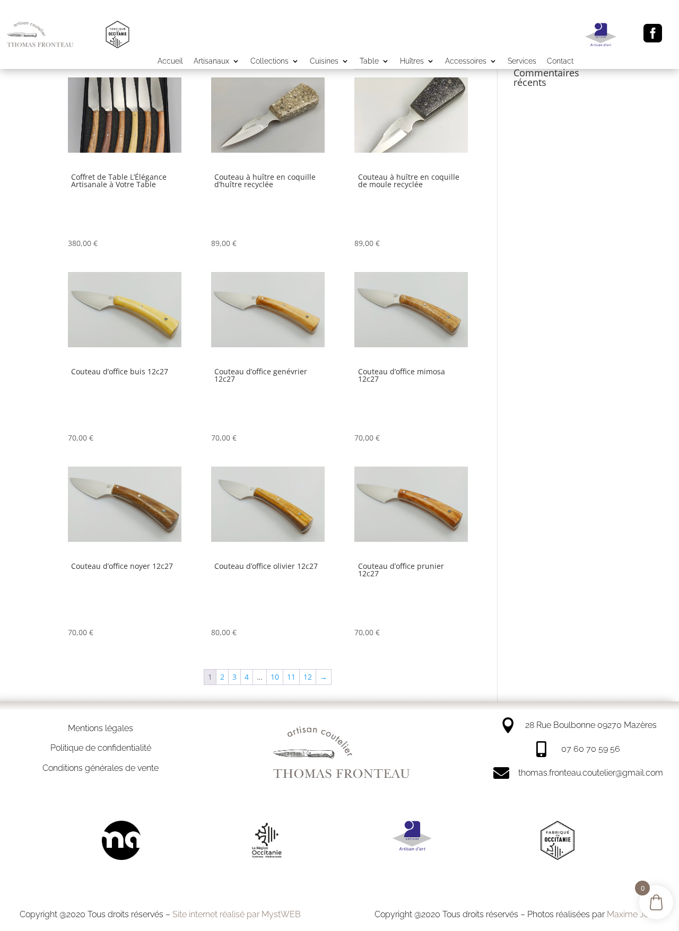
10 (275, 677)
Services (522, 61)
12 (307, 677)
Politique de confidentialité (100, 748)
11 (291, 677)
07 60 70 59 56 (590, 749)
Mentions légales (100, 728)
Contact (560, 61)
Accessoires (465, 61)
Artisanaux (211, 61)
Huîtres (412, 61)
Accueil (170, 61)
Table (369, 61)
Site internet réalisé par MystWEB (236, 914)
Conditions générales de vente (100, 768)
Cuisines (324, 61)
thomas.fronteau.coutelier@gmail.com (590, 773)
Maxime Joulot (635, 914)
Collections (269, 61)
